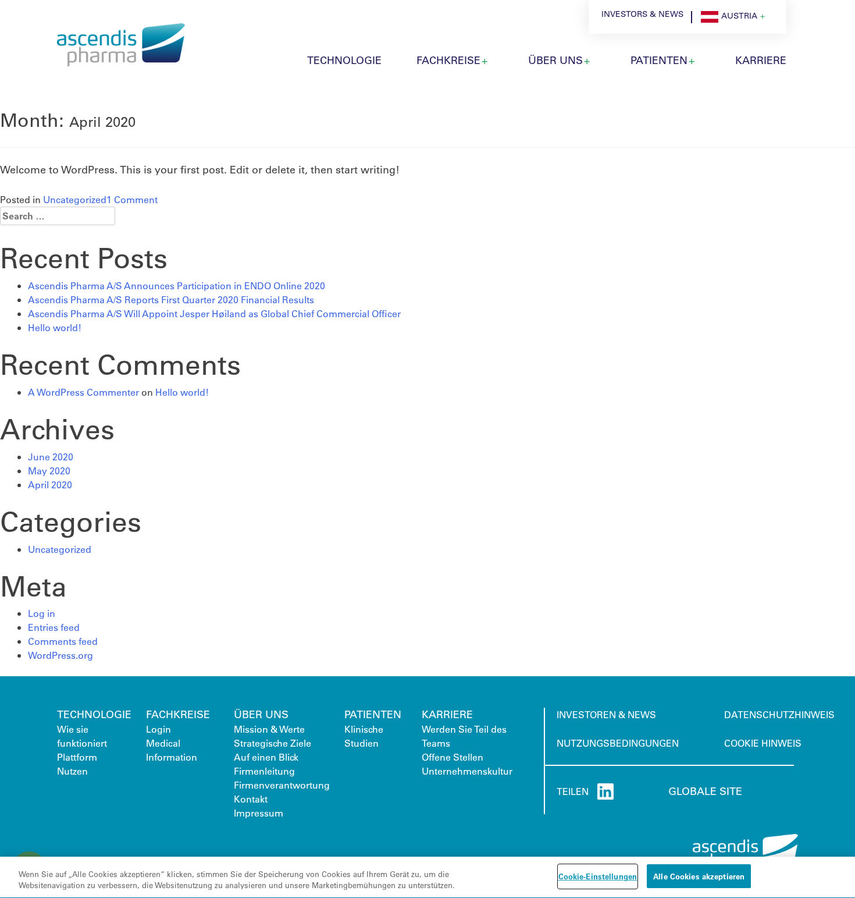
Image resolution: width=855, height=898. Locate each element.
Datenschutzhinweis (779, 714)
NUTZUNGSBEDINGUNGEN (618, 743)
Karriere (447, 714)
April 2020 (50, 484)
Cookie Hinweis (762, 743)
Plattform (77, 757)
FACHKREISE (178, 714)
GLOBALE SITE (705, 791)
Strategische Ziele (272, 743)
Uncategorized (74, 199)
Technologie (94, 714)
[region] (427, 877)
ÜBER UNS (555, 60)
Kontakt (251, 799)
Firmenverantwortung (282, 785)
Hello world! (54, 327)
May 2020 (49, 470)
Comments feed (63, 641)
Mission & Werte (269, 729)
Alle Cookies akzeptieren (698, 876)
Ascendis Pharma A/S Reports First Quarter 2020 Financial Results (171, 299)
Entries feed (54, 627)
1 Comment (132, 199)
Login (158, 729)
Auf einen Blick (266, 757)
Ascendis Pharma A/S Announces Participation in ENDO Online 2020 (176, 285)
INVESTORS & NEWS (642, 14)
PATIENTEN (658, 60)
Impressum (258, 813)
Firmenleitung (264, 771)
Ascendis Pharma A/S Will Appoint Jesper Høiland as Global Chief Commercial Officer (214, 313)
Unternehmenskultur (467, 771)
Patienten (372, 714)
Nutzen (72, 771)
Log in (41, 613)
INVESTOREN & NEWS (606, 714)
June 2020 (50, 456)
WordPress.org (60, 655)
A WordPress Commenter (83, 392)
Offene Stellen (452, 757)
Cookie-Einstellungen (597, 876)
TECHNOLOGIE (344, 60)
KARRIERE (760, 60)
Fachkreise (448, 60)
